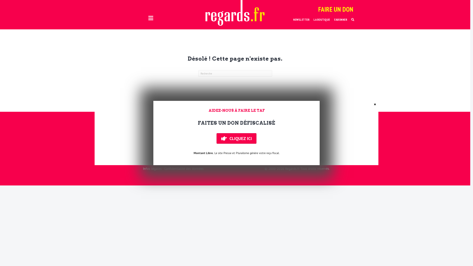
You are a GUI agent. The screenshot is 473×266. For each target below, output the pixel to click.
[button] (352, 19)
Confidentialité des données (184, 168)
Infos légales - (153, 168)
